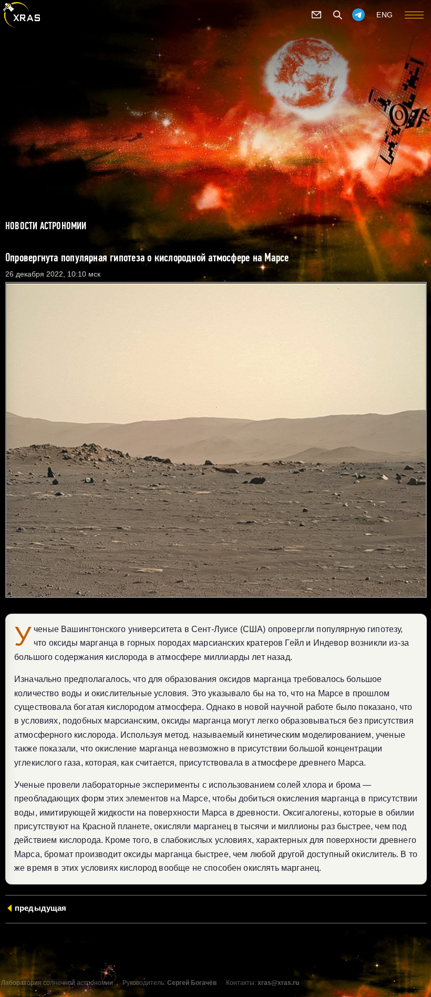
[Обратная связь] (316, 14)
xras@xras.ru (278, 982)
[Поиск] (337, 14)
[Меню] (414, 14)
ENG (384, 15)
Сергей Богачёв (192, 982)
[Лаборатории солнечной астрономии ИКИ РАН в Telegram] (358, 14)
